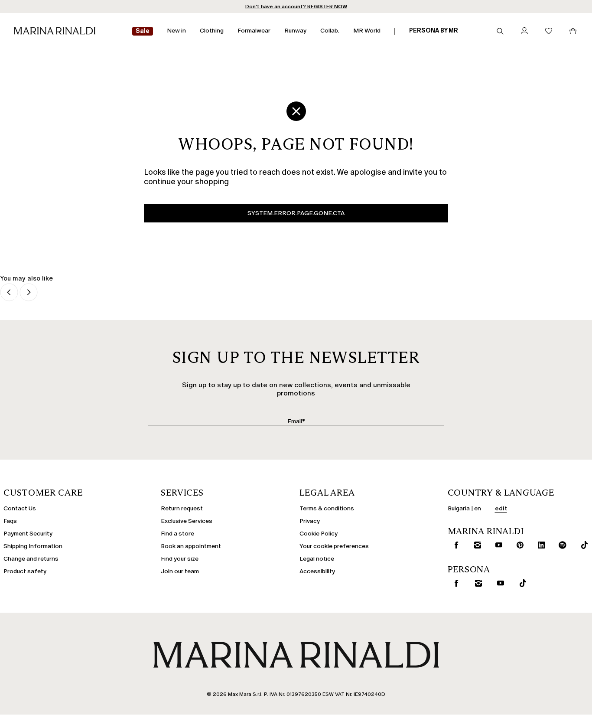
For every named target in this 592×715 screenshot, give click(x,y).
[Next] (29, 293)
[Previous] (9, 293)
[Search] (500, 31)
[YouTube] (496, 545)
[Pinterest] (517, 545)
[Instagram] (475, 545)
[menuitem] (142, 31)
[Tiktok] (582, 545)
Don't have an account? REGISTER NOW (296, 6)
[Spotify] (560, 545)
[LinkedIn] (539, 545)
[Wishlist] (548, 31)
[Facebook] (454, 545)
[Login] (524, 31)
